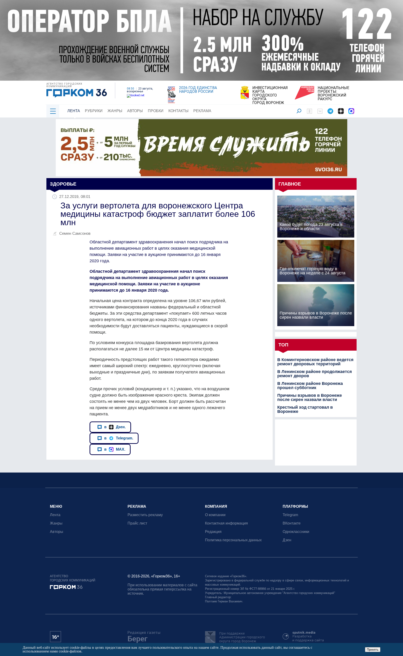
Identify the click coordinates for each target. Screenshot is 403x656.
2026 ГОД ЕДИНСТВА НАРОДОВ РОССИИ (198, 89)
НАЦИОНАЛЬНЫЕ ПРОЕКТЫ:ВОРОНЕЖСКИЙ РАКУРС (333, 93)
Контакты (178, 111)
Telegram (290, 515)
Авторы (135, 111)
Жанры (115, 111)
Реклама (202, 111)
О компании (215, 515)
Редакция (213, 532)
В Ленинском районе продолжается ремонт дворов (314, 373)
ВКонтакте (292, 523)
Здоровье (63, 183)
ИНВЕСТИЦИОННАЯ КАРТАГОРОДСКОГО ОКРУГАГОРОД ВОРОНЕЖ (270, 95)
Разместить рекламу (145, 515)
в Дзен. (115, 427)
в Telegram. (118, 438)
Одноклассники (296, 532)
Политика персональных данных (233, 540)
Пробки (155, 111)
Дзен (287, 540)
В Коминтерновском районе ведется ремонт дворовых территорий (315, 362)
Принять (373, 649)
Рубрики (94, 111)
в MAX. (114, 449)
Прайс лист (137, 523)
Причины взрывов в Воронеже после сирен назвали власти (309, 397)
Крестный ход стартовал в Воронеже (305, 409)
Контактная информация (226, 523)
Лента (73, 111)
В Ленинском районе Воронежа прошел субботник (310, 385)
